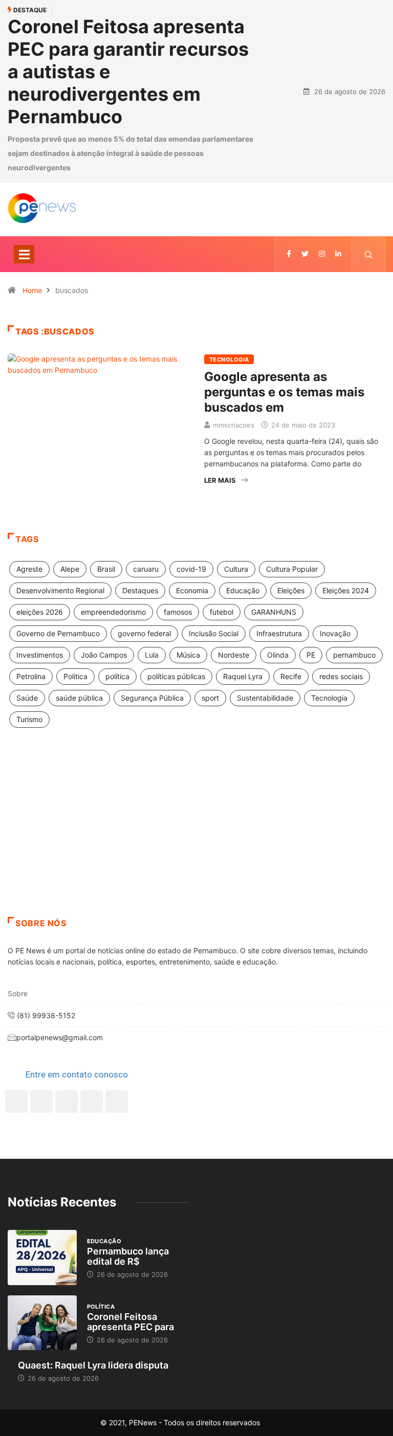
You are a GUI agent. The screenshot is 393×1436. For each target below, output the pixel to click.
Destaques (140, 590)
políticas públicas (176, 676)
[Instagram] (91, 1101)
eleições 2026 (39, 612)
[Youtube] (116, 1101)
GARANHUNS (273, 612)
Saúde (27, 697)
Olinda (278, 654)
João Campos (104, 654)
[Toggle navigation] (24, 254)
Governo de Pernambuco (58, 633)
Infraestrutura (279, 633)
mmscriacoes (233, 425)
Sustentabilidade (265, 697)
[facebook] (289, 254)
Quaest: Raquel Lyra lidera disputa (93, 1365)
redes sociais (341, 676)
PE (311, 654)
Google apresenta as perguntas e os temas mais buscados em (284, 392)
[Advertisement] (196, 835)
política (117, 676)
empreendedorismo (113, 612)
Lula (152, 654)
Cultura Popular (292, 569)
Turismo (29, 719)
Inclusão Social (213, 633)
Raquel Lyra (243, 676)
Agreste (29, 569)
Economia (192, 590)
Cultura (236, 569)
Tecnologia (229, 359)
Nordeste (233, 654)
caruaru (146, 569)
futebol (221, 612)
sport (210, 697)
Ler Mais (220, 480)
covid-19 (191, 569)
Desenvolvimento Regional (60, 590)
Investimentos (39, 654)
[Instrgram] (322, 254)
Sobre (18, 993)
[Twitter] (305, 254)
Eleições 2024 (345, 590)
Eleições (290, 590)
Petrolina (31, 676)
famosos (178, 612)
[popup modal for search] (368, 254)
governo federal (144, 633)
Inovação (335, 633)
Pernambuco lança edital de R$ (128, 1256)
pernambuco (354, 654)
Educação (242, 590)
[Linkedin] (338, 254)
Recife (290, 676)
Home (32, 290)
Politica (75, 676)
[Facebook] (16, 1101)
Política (101, 1306)
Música (188, 654)
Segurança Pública (152, 697)
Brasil (106, 569)
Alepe (69, 569)
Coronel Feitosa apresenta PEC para (130, 1321)
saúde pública (79, 697)
